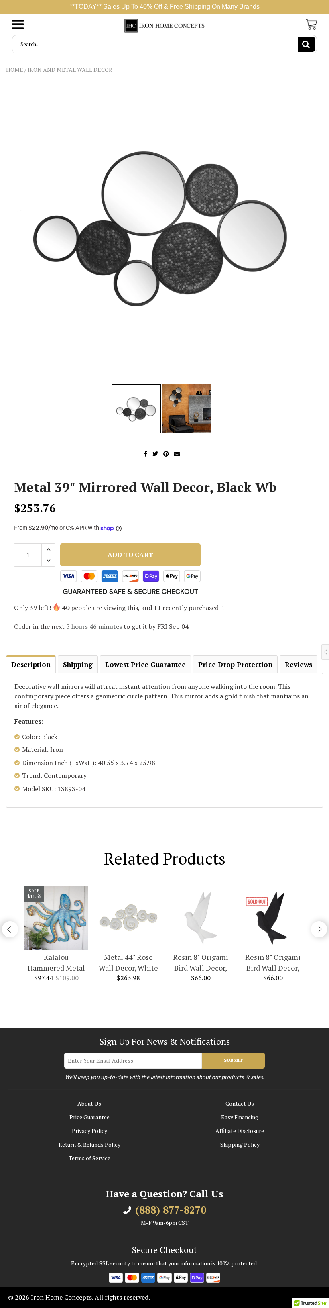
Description (31, 664)
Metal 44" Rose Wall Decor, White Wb (128, 962)
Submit (233, 1060)
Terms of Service (89, 1158)
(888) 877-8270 (170, 1210)
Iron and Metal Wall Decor (70, 69)
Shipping (78, 664)
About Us (89, 1103)
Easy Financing (239, 1117)
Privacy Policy (89, 1131)
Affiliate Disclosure (239, 1131)
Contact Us (239, 1103)
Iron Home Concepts (61, 1297)
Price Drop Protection (235, 664)
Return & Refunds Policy (89, 1144)
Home (14, 69)
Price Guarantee (89, 1117)
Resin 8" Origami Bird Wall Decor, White (200, 962)
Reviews (298, 664)
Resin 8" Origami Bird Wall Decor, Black (273, 962)
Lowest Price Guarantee (145, 664)
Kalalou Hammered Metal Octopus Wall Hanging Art (56, 962)
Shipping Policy (240, 1144)
